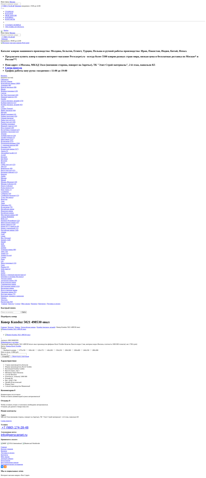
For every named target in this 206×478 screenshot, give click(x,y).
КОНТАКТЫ (10, 19)
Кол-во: (3, 354)
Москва (12, 2)
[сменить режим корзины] (7, 76)
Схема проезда (13, 67)
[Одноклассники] (5, 466)
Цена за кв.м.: (6, 352)
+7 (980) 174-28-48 (7, 6)
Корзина (4, 76)
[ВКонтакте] (2, 466)
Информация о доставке (10, 342)
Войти (6, 30)
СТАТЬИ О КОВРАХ (13, 25)
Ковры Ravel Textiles (13, 346)
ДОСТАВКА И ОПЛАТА (14, 27)
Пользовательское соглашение (12, 464)
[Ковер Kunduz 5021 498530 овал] (13, 329)
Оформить (4, 79)
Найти (24, 312)
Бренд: (3, 346)
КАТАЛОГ (9, 13)
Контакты (4, 455)
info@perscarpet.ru (14, 435)
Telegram (18, 6)
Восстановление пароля (9, 462)
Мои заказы (5, 457)
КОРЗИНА (9, 17)
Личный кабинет (7, 459)
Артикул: (4, 340)
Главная (4, 447)
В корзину (5, 356)
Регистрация (5, 460)
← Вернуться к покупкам (19, 356)
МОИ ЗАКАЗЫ (11, 15)
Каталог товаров (7, 449)
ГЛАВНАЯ (9, 11)
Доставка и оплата (7, 453)
